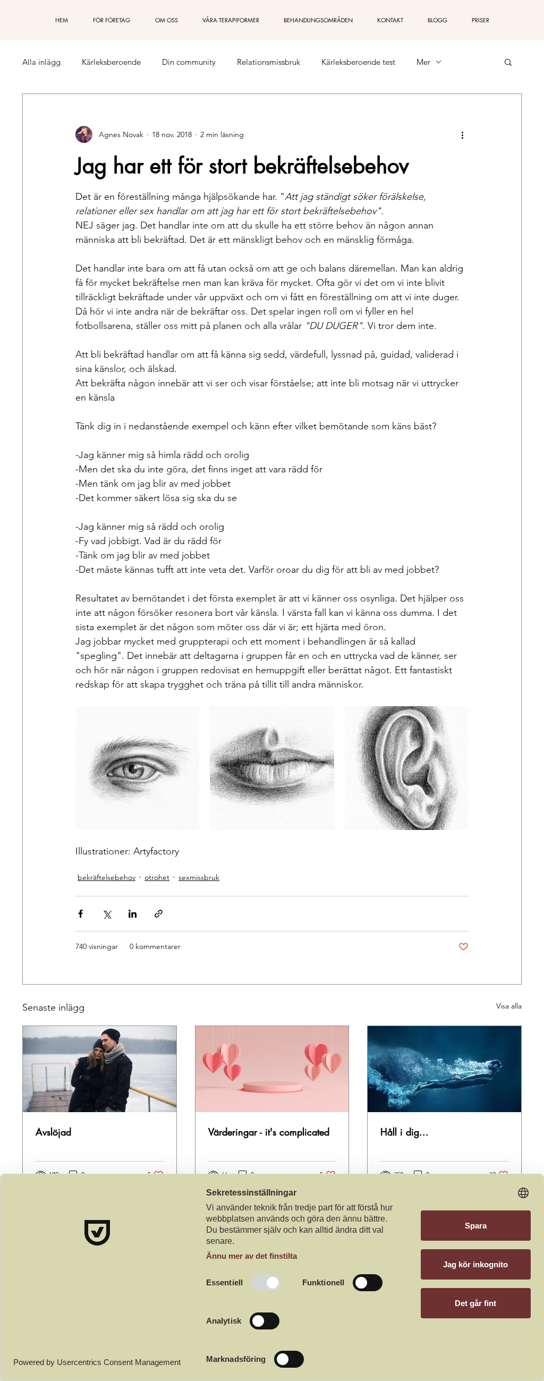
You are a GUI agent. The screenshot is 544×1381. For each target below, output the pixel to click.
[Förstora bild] (137, 768)
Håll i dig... (404, 1131)
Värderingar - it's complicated (268, 1131)
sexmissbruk (198, 877)
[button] (508, 61)
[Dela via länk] (159, 914)
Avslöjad (53, 1131)
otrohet (156, 877)
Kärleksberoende (111, 62)
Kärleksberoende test (358, 62)
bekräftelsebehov (106, 877)
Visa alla (509, 1006)
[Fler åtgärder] (462, 134)
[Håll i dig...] (444, 1069)
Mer (423, 62)
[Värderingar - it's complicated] (272, 1069)
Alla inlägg (41, 62)
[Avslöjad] (99, 1069)
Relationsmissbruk (268, 62)
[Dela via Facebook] (80, 914)
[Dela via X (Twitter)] (106, 914)
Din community (189, 62)
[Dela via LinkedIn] (133, 914)
